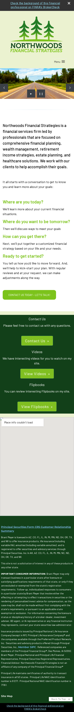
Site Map (7, 696)
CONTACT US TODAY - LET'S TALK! (29, 294)
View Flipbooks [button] (35, 406)
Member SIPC (27, 647)
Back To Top (59, 699)
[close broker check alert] (69, 3)
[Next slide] (70, 88)
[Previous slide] (4, 88)
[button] (59, 61)
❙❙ (41, 93)
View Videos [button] (35, 373)
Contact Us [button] (35, 340)
